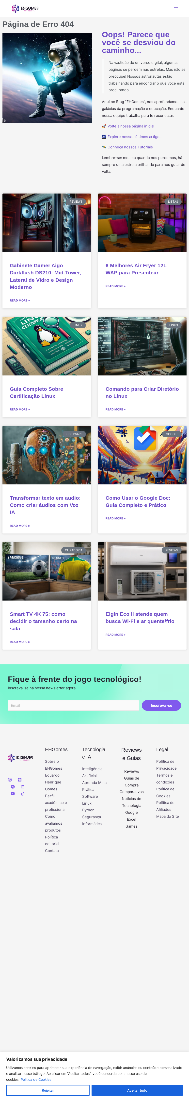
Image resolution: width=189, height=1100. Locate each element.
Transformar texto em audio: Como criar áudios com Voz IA (45, 505)
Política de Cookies (36, 1079)
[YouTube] (13, 794)
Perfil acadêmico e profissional (56, 803)
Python (88, 810)
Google (131, 812)
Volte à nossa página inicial (131, 126)
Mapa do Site (167, 816)
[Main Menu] (176, 8)
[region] (94, 1076)
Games (132, 826)
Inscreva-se (161, 705)
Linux (87, 803)
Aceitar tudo (137, 1090)
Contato (52, 850)
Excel (131, 819)
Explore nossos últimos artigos (134, 136)
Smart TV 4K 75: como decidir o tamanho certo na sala (43, 621)
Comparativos (132, 791)
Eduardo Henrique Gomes (53, 782)
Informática (92, 823)
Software (90, 796)
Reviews (131, 771)
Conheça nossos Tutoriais (130, 147)
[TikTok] (23, 794)
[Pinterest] (20, 780)
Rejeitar (48, 1090)
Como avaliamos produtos (53, 823)
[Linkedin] (23, 787)
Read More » (20, 300)
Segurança (91, 817)
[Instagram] (10, 780)
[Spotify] (13, 787)
